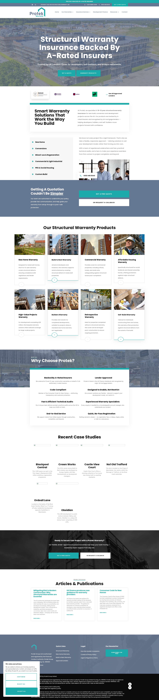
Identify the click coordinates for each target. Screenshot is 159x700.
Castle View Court (91, 466)
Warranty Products (88, 73)
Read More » (37, 618)
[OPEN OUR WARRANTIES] (72, 12)
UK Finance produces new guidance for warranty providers (78, 592)
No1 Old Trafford (116, 464)
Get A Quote (66, 73)
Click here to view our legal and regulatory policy (46, 688)
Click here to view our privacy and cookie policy (45, 687)
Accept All (21, 691)
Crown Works (67, 464)
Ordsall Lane (42, 500)
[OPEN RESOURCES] (118, 12)
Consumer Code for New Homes (110, 591)
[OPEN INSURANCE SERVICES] (89, 12)
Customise (21, 677)
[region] (21, 679)
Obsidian (67, 510)
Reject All (21, 684)
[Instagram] (35, 4)
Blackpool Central (42, 466)
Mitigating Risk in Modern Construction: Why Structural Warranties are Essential (45, 593)
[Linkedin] (32, 4)
